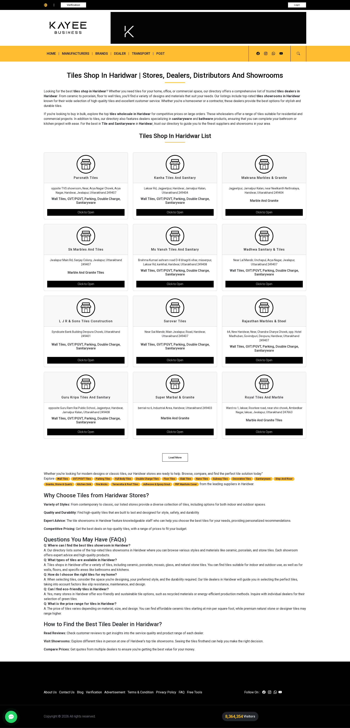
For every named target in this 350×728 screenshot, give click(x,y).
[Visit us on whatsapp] (273, 53)
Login (297, 5)
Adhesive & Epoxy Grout (156, 484)
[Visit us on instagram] (265, 53)
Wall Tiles (62, 478)
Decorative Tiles (242, 478)
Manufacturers (75, 54)
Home (51, 54)
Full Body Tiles (123, 478)
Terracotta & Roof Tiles (125, 484)
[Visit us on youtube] (281, 53)
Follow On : (252, 692)
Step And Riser (283, 478)
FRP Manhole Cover (186, 484)
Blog (80, 692)
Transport (141, 54)
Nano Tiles (202, 478)
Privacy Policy (166, 692)
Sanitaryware (263, 478)
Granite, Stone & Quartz (59, 484)
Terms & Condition (141, 692)
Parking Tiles (103, 478)
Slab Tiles (185, 478)
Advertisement (114, 692)
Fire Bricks (102, 484)
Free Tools (194, 692)
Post (160, 54)
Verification (73, 4)
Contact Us (67, 692)
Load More (175, 457)
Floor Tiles (169, 478)
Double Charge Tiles (147, 478)
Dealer (120, 54)
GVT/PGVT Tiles (82, 478)
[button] (298, 53)
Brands (101, 54)
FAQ (182, 692)
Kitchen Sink (84, 484)
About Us (50, 692)
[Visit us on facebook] (258, 53)
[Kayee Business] (74, 28)
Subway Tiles (220, 478)
